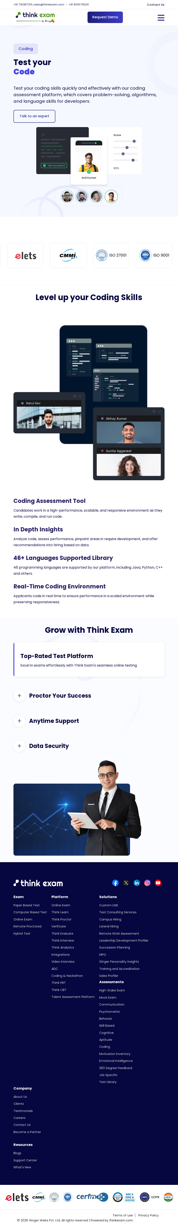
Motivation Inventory (114, 1054)
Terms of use (123, 1215)
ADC (54, 969)
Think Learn (60, 912)
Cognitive (106, 1033)
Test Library (108, 1082)
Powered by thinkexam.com (112, 1220)
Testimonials (23, 1111)
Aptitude (105, 1040)
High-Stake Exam (112, 990)
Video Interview (62, 961)
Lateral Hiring (109, 926)
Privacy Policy (148, 1215)
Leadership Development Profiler (123, 940)
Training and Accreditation (119, 969)
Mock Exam (107, 997)
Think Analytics (62, 947)
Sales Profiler (108, 976)
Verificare (58, 926)
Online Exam (22, 919)
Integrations (60, 954)
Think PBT (58, 983)
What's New (22, 1167)
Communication (111, 1004)
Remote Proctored (27, 926)
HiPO (102, 954)
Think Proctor (61, 919)
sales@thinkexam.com (48, 4)
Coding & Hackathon (67, 976)
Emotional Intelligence (116, 1061)
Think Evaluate (62, 933)
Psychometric (109, 1011)
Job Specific (108, 1075)
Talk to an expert (34, 116)
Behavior (105, 1018)
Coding (104, 1047)
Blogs (17, 1153)
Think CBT (58, 990)
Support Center (25, 1160)
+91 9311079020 (79, 4)
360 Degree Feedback (115, 1068)
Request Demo (105, 17)
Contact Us (156, 5)
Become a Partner (27, 1132)
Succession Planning (114, 947)
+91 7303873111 (22, 4)
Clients (18, 1104)
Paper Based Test (26, 905)
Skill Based (106, 1025)
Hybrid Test (21, 933)
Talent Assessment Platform (73, 997)
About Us (20, 1097)
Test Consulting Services (118, 912)
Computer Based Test (30, 912)
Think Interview (62, 940)
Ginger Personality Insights (119, 961)
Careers (19, 1118)
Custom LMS (108, 905)
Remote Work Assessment (119, 933)
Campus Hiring (110, 919)
